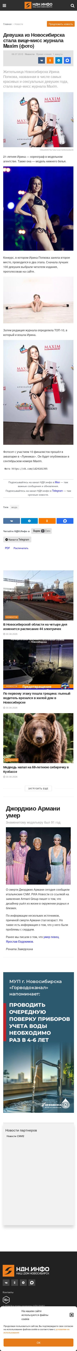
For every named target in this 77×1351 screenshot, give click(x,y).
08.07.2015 (17, 54)
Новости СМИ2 (15, 1136)
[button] (71, 1315)
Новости (19, 23)
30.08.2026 (11, 634)
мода (14, 507)
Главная (7, 23)
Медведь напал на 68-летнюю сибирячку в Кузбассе (36, 769)
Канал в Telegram (18, 539)
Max (57, 482)
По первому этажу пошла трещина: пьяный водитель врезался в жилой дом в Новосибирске (36, 698)
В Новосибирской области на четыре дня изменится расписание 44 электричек (35, 626)
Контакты (8, 1292)
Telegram (57, 490)
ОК (38, 1342)
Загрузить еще (38, 788)
